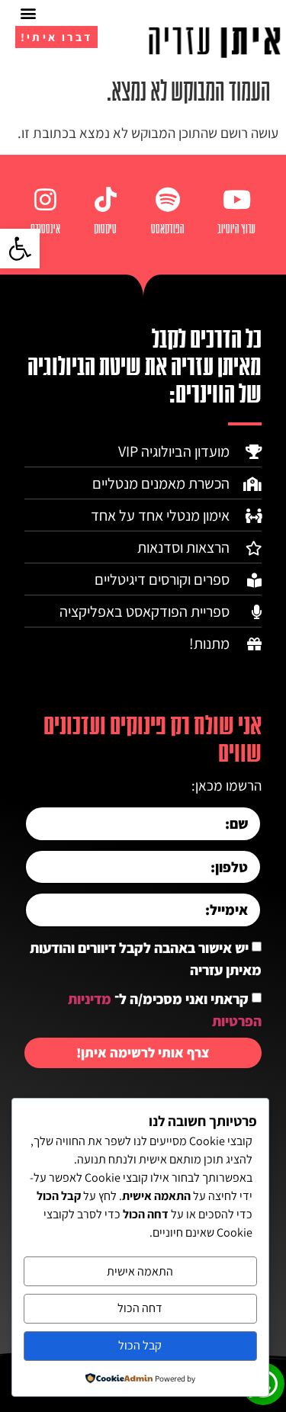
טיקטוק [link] (105, 229)
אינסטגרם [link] (45, 229)
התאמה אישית (140, 1271)
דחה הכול (139, 1308)
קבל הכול (140, 1345)
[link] (20, 248)
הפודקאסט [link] (168, 229)
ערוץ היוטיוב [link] (236, 229)
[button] (27, 12)
